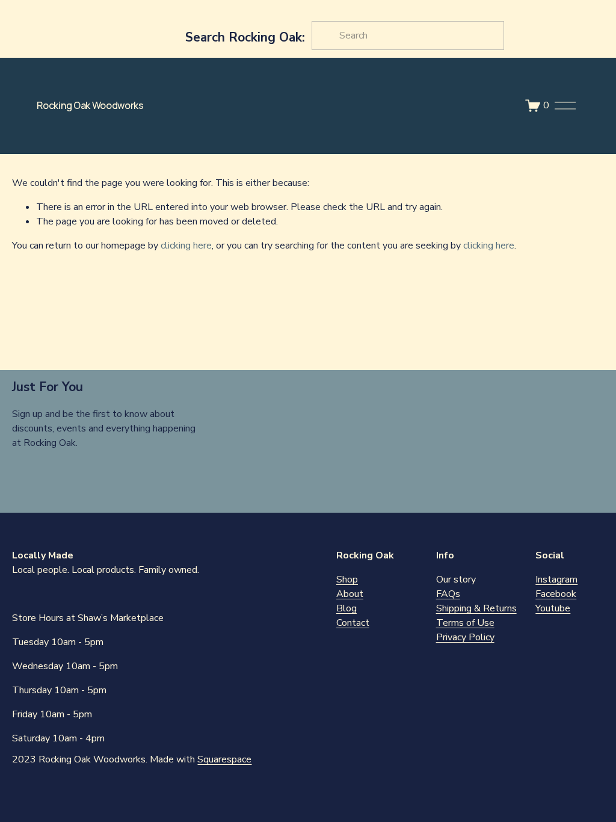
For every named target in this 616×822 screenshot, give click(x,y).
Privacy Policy (465, 637)
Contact (352, 622)
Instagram (556, 579)
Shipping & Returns (476, 608)
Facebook (555, 594)
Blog (346, 608)
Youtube (552, 608)
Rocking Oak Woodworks (90, 105)
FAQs (448, 594)
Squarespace (224, 759)
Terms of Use (465, 622)
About (349, 594)
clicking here (186, 245)
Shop (347, 579)
